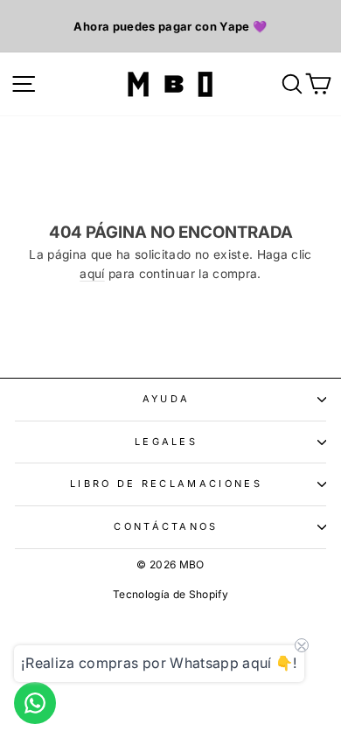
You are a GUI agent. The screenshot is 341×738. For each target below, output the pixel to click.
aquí (92, 274)
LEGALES (166, 441)
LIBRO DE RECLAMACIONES (166, 483)
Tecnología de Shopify (170, 594)
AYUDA (167, 399)
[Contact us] (35, 703)
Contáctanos (166, 526)
